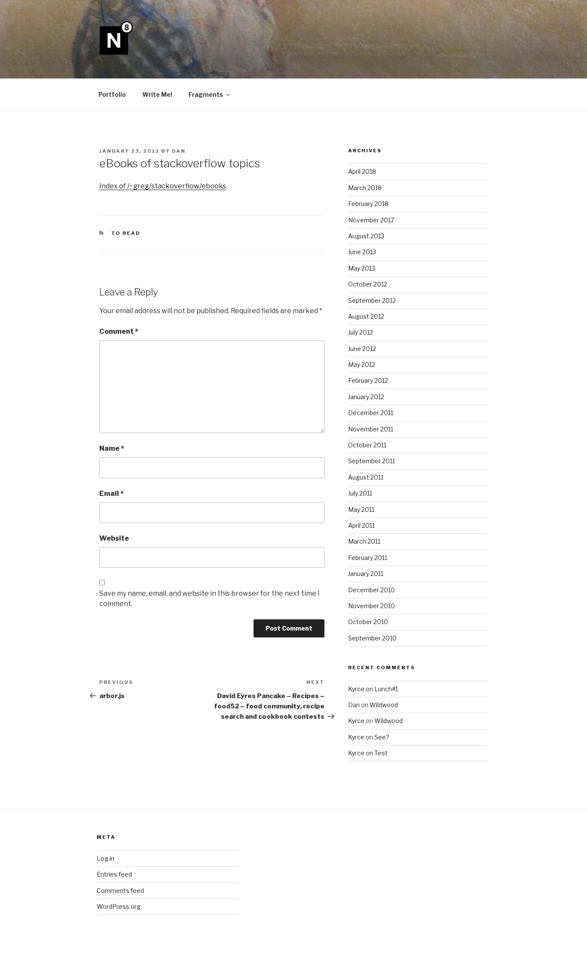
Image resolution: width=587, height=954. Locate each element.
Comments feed (120, 890)
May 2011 (361, 509)
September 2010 (372, 638)
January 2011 (365, 573)
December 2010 (371, 590)
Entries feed (114, 874)
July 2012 (360, 332)
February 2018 (368, 203)
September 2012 (372, 300)
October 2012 (367, 284)
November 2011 (370, 429)
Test (381, 753)
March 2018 (365, 187)
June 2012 (362, 348)
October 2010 (368, 621)
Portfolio (112, 94)
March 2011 (364, 541)
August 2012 (366, 316)
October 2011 (367, 445)
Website (114, 538)
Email (111, 493)
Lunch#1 (386, 688)
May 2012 (361, 364)
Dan (179, 151)
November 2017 (371, 220)
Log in (105, 858)
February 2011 (367, 557)
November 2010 (371, 605)
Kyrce (356, 688)
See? (381, 737)
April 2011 (361, 525)
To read (126, 233)
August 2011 (365, 477)
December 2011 (370, 412)
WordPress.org (119, 906)
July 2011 (360, 493)
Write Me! (157, 94)
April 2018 (362, 171)
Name (111, 448)
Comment (118, 331)
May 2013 (361, 268)
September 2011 (371, 461)
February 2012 (368, 380)
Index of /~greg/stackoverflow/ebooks (162, 186)
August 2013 (366, 236)
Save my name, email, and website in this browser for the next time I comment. (209, 598)
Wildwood (384, 704)
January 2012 (366, 396)
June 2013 (362, 251)
